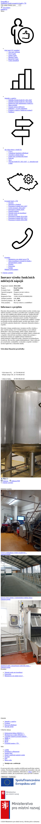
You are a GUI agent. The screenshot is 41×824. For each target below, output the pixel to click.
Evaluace (7, 723)
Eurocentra (11, 266)
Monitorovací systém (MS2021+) (15, 735)
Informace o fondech (14, 204)
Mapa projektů (12, 105)
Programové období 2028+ (16, 209)
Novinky (11, 203)
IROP (7, 741)
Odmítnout (4, 777)
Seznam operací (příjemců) (16, 107)
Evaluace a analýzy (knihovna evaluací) (20, 110)
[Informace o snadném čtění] (20, 716)
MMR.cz (8, 738)
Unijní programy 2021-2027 (16, 208)
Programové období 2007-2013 (17, 218)
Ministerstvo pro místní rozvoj (14, 676)
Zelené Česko (12, 55)
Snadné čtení (8, 753)
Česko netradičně (13, 60)
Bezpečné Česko (13, 59)
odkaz (30, 772)
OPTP (7, 740)
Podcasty (11, 158)
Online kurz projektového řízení (18, 156)
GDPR (7, 750)
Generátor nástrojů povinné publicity (16, 736)
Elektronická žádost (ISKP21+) (15, 733)
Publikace (11, 112)
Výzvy (10, 151)
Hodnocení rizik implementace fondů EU (20, 103)
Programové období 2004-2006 (17, 220)
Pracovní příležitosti (10, 725)
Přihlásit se (4, 9)
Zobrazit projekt (5, 554)
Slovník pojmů (12, 215)
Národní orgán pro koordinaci (17, 213)
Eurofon (10, 264)
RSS (6, 758)
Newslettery (14, 269)
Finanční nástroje (13, 211)
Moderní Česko (13, 57)
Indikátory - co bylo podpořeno (17, 108)
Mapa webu (8, 760)
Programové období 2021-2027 (17, 206)
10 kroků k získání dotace (16, 155)
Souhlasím (12, 777)
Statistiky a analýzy (10, 721)
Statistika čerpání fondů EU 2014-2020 (20, 101)
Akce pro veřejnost (14, 52)
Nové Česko (12, 54)
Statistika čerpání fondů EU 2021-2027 (20, 100)
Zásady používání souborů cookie (15, 755)
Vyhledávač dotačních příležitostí (18, 153)
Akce (10, 160)
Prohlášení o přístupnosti (12, 751)
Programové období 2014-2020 (17, 216)
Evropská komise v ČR (12, 743)
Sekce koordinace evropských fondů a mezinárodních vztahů (19, 261)
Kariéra (10, 268)
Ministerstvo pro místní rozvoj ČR (18, 259)
